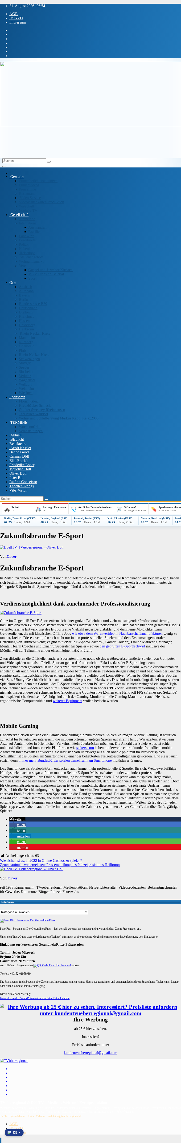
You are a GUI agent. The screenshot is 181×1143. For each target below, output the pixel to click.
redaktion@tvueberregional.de (65, 1116)
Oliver (11, 556)
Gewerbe (16, 177)
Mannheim (27, 338)
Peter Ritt (16, 478)
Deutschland (28, 308)
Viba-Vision (18, 490)
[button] (17, 819)
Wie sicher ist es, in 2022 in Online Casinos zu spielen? (41, 860)
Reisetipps (27, 253)
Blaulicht (16, 439)
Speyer (24, 367)
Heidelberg (27, 325)
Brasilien (34, 232)
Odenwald (26, 346)
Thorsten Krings (21, 486)
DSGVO (16, 18)
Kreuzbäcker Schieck (35, 405)
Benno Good (19, 452)
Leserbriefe (27, 240)
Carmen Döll (19, 456)
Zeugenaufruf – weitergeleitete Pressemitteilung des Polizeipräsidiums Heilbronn (60, 865)
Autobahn (26, 291)
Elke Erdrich (18, 461)
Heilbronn (26, 329)
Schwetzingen (29, 359)
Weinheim (26, 388)
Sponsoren (17, 397)
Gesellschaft (19, 215)
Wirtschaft (26, 206)
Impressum (17, 22)
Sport (32, 278)
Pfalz (22, 350)
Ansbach (25, 287)
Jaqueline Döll (20, 469)
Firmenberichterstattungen (38, 181)
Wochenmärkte (30, 427)
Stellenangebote (31, 257)
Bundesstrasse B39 (33, 304)
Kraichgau (26, 316)
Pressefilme (27, 189)
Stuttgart (25, 363)
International (28, 223)
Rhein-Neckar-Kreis (34, 333)
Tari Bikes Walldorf (33, 414)
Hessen (24, 321)
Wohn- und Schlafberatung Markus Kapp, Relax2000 (59, 418)
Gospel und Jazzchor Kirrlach (50, 270)
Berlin (23, 299)
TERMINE (18, 422)
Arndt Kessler (20, 448)
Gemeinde (27, 219)
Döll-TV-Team (36, 1116)
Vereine (24, 266)
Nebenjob (26, 249)
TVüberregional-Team (12, 1116)
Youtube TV (28, 210)
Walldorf (25, 384)
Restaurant (27, 193)
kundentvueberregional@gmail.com (90, 1053)
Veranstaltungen (31, 431)
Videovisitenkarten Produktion (41, 202)
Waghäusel (27, 380)
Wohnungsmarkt (31, 261)
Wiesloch (26, 393)
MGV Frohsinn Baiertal (46, 274)
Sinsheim (26, 372)
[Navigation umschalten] (4, 166)
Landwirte (26, 236)
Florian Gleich (29, 401)
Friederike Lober (21, 465)
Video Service (30, 198)
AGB (13, 14)
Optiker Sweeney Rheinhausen (42, 410)
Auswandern (37, 227)
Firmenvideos (29, 185)
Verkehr (25, 376)
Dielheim (26, 312)
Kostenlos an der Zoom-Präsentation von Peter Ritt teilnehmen (35, 998)
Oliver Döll (17, 473)
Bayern (24, 295)
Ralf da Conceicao (23, 482)
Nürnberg (26, 342)
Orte (12, 283)
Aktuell (15, 435)
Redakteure (17, 444)
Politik (24, 244)
